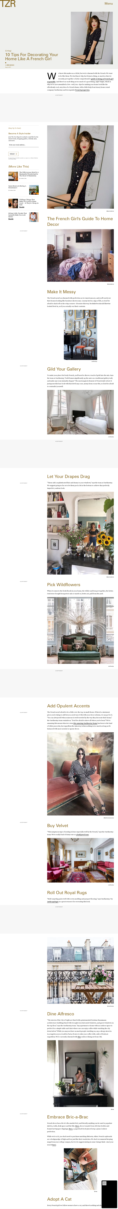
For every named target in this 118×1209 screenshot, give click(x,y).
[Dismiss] (115, 1182)
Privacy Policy (13, 158)
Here (77, 1126)
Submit (12, 154)
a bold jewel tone (82, 834)
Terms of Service (34, 157)
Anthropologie (52, 902)
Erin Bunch (10, 65)
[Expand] (103, 1182)
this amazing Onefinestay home (85, 723)
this (79, 1037)
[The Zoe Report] (7, 3)
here (54, 1145)
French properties (82, 90)
